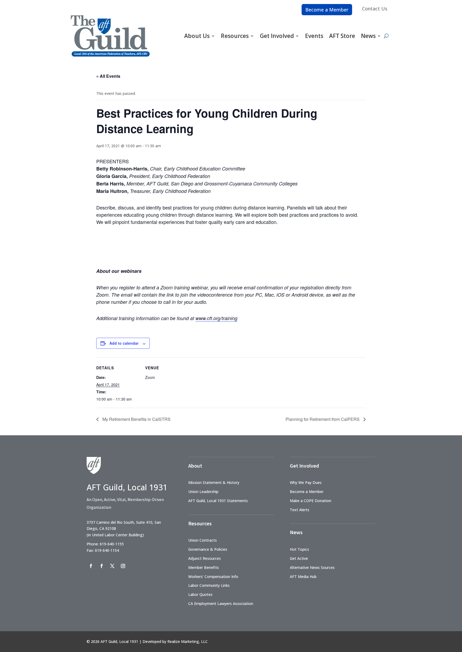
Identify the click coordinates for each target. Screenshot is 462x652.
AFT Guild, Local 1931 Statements (218, 500)
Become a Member (326, 9)
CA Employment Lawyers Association (220, 603)
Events (314, 36)
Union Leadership (203, 491)
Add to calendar (123, 343)
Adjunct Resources (204, 558)
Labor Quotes (200, 594)
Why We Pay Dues (306, 482)
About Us (197, 36)
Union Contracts (202, 540)
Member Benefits (203, 567)
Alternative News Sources (312, 567)
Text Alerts (299, 509)
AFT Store (342, 36)
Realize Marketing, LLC (187, 641)
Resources (235, 36)
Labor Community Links (209, 585)
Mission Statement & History (213, 482)
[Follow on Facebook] (91, 566)
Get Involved (277, 36)
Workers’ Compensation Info (213, 576)
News (368, 36)
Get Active (299, 558)
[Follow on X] (112, 566)
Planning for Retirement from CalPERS (323, 419)
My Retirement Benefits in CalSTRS (136, 419)
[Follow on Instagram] (123, 566)
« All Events (108, 76)
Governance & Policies (207, 549)
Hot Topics (299, 549)
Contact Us (374, 8)
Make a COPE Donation (310, 500)
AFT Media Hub (303, 576)
